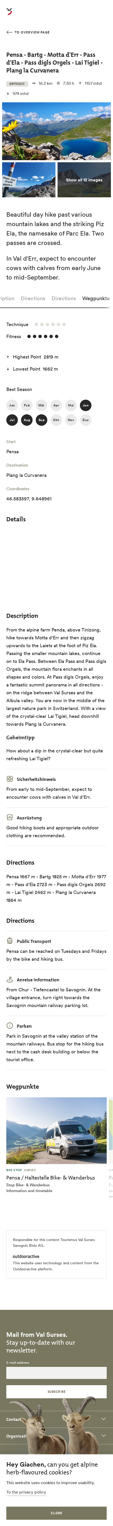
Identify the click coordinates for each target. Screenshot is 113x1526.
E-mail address (17, 1363)
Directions (33, 298)
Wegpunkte (96, 298)
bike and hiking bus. (42, 959)
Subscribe (56, 1392)
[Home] (9, 14)
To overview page (32, 32)
